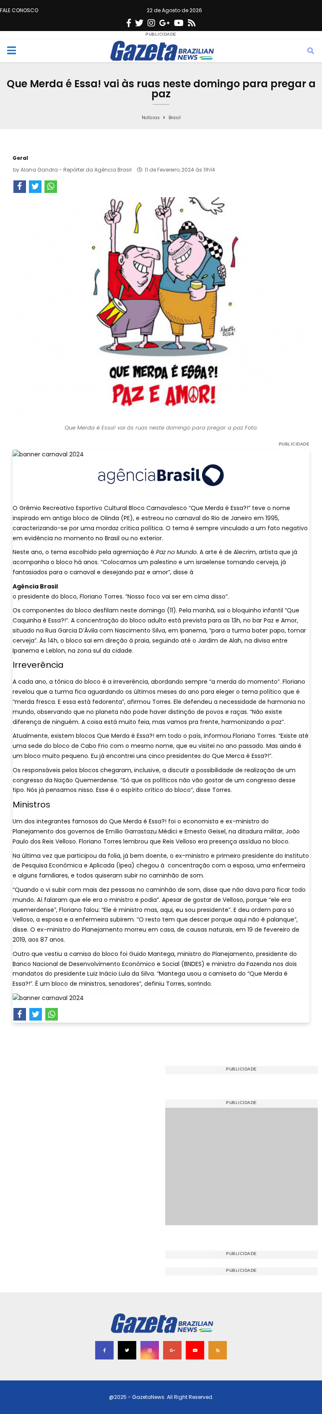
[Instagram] (151, 23)
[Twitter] (139, 23)
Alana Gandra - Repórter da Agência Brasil (76, 169)
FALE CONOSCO (19, 10)
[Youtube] (179, 23)
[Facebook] (129, 23)
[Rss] (191, 23)
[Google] (164, 23)
